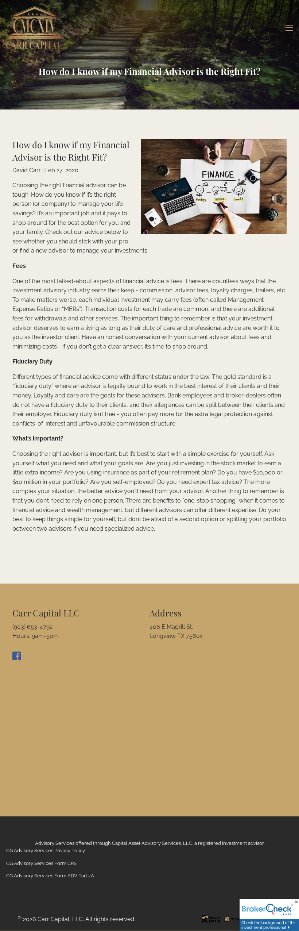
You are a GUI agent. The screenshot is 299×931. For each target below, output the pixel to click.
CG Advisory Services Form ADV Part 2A (50, 875)
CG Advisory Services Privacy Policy (45, 850)
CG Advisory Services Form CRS (41, 863)
